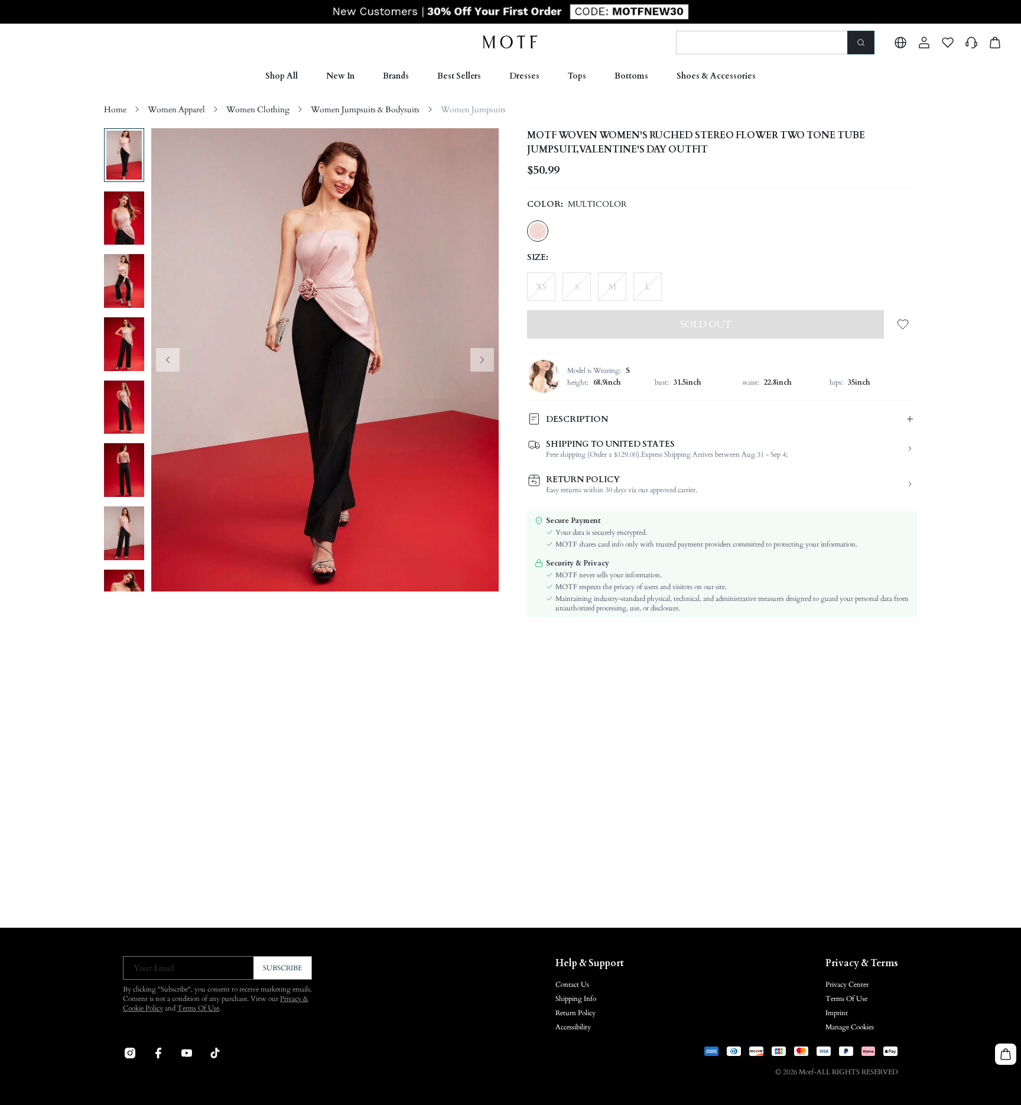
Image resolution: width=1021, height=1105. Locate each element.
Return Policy (575, 1013)
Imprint (836, 1013)
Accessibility (573, 1027)
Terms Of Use (198, 1008)
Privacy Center (847, 984)
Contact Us (572, 984)
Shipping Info (575, 998)
